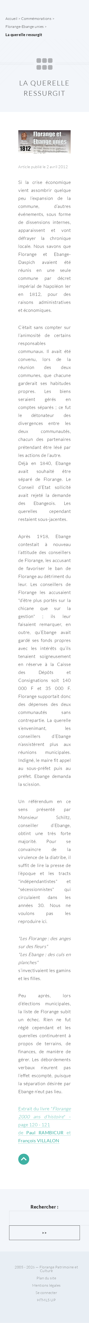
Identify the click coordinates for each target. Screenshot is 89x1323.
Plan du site (46, 1278)
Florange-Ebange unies (24, 26)
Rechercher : (44, 1206)
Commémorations (36, 18)
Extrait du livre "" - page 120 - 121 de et (44, 1124)
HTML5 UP (46, 1300)
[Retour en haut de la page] (23, 1160)
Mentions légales (46, 1285)
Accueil (11, 18)
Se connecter (46, 1292)
